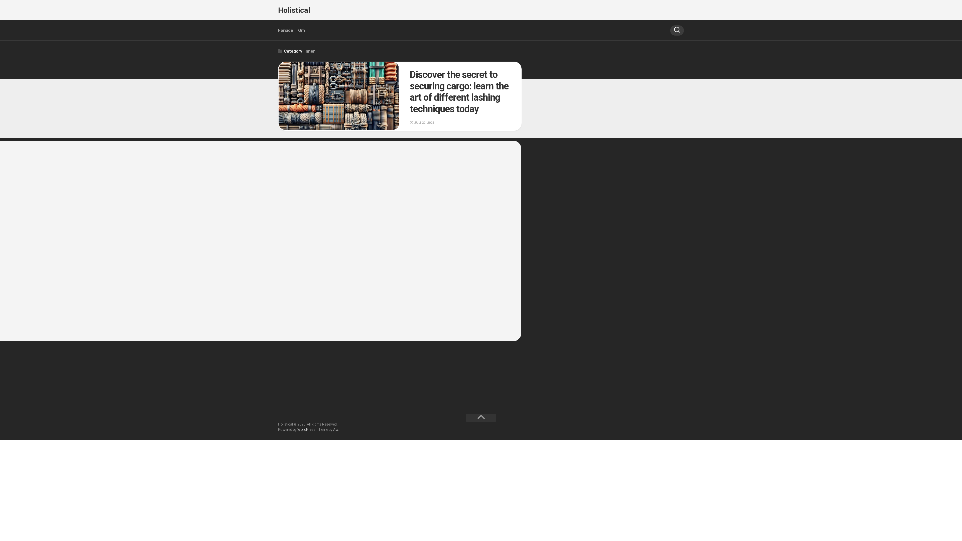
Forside (285, 30)
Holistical (294, 10)
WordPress (306, 430)
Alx (335, 430)
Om (301, 30)
